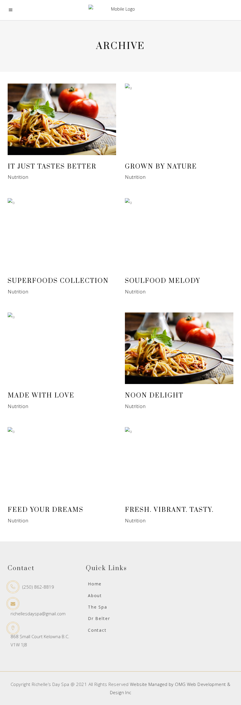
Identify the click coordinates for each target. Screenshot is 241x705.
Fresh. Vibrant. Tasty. (169, 510)
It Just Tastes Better (52, 167)
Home (95, 584)
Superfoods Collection (58, 281)
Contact (97, 630)
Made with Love (41, 396)
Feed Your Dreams (45, 510)
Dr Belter (99, 618)
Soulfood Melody (162, 281)
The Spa (97, 607)
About (95, 595)
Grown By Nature (161, 167)
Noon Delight (154, 396)
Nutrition (18, 177)
